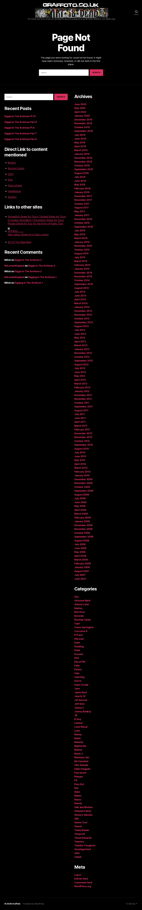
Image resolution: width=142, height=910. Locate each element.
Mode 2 (78, 753)
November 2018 (83, 161)
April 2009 (80, 510)
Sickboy (12, 197)
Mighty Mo (80, 746)
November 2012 (83, 353)
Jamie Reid (80, 692)
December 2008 (83, 525)
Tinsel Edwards (83, 837)
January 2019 (82, 154)
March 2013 (80, 345)
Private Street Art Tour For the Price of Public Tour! (35, 223)
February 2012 (82, 387)
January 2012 (81, 391)
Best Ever (79, 612)
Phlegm (78, 776)
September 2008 (83, 536)
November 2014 (83, 276)
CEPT (11, 174)
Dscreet (78, 654)
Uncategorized (82, 849)
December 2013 (83, 311)
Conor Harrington (84, 627)
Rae (76, 788)
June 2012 (80, 372)
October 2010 (82, 441)
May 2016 (79, 234)
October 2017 (82, 203)
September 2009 (83, 490)
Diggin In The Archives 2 (28, 260)
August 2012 (81, 364)
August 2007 (81, 571)
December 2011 (83, 395)
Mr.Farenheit (81, 761)
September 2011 (83, 406)
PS (75, 780)
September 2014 (83, 284)
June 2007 (80, 578)
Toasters (79, 841)
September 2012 (83, 360)
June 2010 (80, 456)
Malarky (78, 742)
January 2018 (82, 192)
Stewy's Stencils (83, 814)
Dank (77, 642)
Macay (78, 734)
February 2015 (82, 265)
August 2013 (81, 326)
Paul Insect (80, 772)
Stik (76, 818)
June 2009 (80, 502)
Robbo (77, 795)
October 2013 (82, 318)
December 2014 (83, 272)
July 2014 (79, 291)
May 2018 (79, 184)
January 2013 (81, 349)
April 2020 (80, 112)
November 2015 (83, 245)
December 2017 (83, 196)
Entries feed (81, 878)
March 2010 (80, 467)
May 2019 (79, 142)
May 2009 (80, 506)
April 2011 (80, 422)
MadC (77, 738)
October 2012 (82, 357)
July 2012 (79, 368)
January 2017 (81, 215)
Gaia (76, 673)
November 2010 (83, 437)
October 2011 (81, 402)
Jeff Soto (79, 703)
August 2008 (81, 540)
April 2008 (80, 555)
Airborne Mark (82, 600)
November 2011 (83, 399)
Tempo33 (79, 834)
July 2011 (79, 414)
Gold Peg (79, 677)
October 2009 (82, 487)
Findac (78, 669)
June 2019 (80, 138)
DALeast (79, 638)
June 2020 (80, 104)
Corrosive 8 (80, 631)
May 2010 (79, 460)
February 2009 (82, 517)
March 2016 (80, 238)
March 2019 (80, 150)
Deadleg (79, 646)
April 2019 (80, 146)
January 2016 (82, 242)
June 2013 (80, 334)
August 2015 (81, 253)
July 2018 (79, 177)
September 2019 (83, 131)
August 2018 (81, 173)
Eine (10, 179)
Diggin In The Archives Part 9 (20, 122)
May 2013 (79, 337)
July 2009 (80, 498)
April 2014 (80, 299)
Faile (77, 665)
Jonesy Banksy (82, 711)
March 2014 (80, 303)
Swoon (78, 826)
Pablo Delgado (82, 769)
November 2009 (83, 483)
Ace (76, 596)
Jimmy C (79, 707)
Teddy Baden (81, 830)
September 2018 (83, 169)
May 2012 (79, 376)
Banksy (12, 162)
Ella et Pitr (80, 661)
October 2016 (82, 223)
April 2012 (80, 379)
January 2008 (82, 567)
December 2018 (83, 158)
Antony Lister (81, 604)
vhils (77, 853)
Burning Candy (16, 168)
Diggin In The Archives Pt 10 (20, 116)
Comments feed (83, 882)
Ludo (77, 730)
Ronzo (77, 799)
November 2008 (83, 529)
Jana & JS (79, 696)
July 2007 (80, 575)
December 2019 (83, 119)
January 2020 (82, 115)
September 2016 (83, 226)
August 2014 (81, 288)
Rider (77, 792)
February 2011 (82, 429)
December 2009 (83, 479)
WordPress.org (82, 886)
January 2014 (82, 307)
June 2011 (80, 418)
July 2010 (79, 452)
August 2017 (81, 207)
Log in (77, 875)
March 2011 (80, 425)
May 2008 (80, 552)
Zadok (77, 857)
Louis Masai (81, 726)
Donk (77, 650)
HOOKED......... (16, 231)
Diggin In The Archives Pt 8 (19, 127)
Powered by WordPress (33, 904)
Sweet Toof (80, 822)
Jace (77, 688)
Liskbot (78, 723)
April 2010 (80, 464)
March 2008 (81, 559)
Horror (78, 681)
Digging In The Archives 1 (42, 277)
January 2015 (81, 268)
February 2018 (82, 188)
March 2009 (81, 513)
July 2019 (79, 135)
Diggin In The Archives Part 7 (20, 133)
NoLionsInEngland (14, 265)
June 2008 (80, 548)
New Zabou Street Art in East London (28, 234)
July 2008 (80, 544)
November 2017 (83, 200)
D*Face (78, 635)
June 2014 (80, 295)
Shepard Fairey (82, 811)
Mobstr (78, 749)
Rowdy (78, 803)
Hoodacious (14, 191)
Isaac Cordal (81, 684)
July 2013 (79, 330)
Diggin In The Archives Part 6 (20, 139)
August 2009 (81, 494)
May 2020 (79, 108)
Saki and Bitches (83, 807)
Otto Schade (81, 765)
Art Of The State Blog (19, 242)
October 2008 (82, 533)
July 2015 (79, 257)
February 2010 (82, 471)
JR (75, 715)
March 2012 (80, 383)
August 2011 (81, 410)
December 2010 (83, 433)
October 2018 (82, 165)
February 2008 (82, 563)
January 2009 (82, 521)
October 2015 (82, 249)
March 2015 (80, 261)
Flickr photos (15, 185)
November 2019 (83, 123)
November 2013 (83, 314)
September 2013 (83, 322)
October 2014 (82, 280)
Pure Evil (79, 784)
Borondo (79, 616)
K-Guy (77, 719)
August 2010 (81, 448)
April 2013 (80, 341)
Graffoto (16, 904)
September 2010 (83, 444)
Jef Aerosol (80, 700)
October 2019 (82, 127)
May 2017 (79, 211)
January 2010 (82, 475)
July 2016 (79, 230)
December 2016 (83, 219)
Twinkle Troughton (84, 845)
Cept (77, 623)
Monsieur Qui (81, 757)
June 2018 (80, 180)
